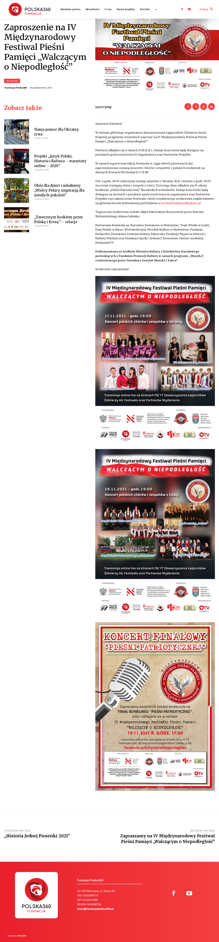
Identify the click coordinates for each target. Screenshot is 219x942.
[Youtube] (189, 9)
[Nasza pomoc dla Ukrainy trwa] (16, 131)
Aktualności (12, 80)
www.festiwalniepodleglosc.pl (179, 203)
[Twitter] (195, 106)
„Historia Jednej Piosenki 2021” (37, 836)
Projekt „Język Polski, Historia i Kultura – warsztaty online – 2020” (60, 161)
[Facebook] (182, 9)
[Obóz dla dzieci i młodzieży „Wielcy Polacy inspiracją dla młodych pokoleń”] (16, 190)
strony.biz (21, 935)
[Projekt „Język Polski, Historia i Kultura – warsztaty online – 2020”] (16, 161)
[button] (207, 9)
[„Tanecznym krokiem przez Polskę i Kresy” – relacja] (16, 219)
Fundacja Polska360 (16, 88)
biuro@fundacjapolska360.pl (95, 908)
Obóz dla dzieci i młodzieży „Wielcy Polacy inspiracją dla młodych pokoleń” (59, 190)
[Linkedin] (211, 106)
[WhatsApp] (203, 106)
